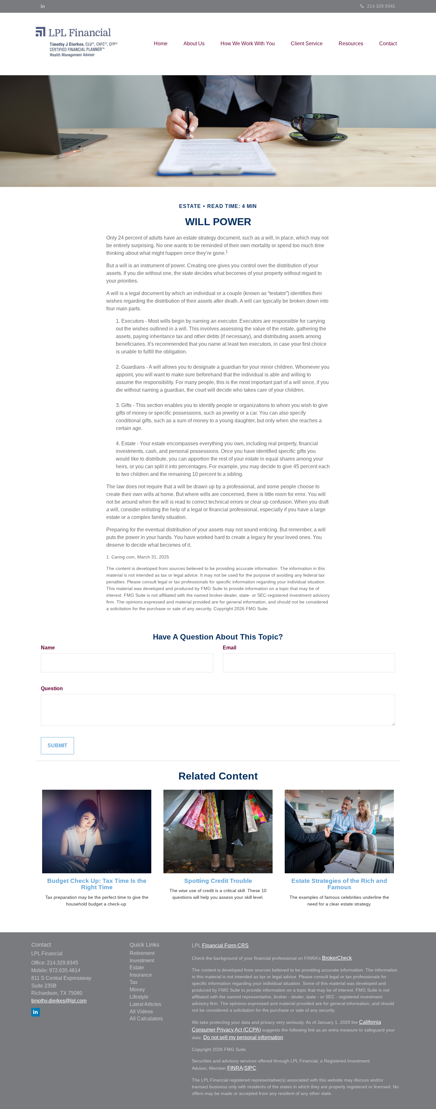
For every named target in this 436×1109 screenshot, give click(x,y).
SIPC (250, 1068)
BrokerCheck (337, 958)
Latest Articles (145, 1004)
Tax (134, 982)
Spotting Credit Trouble (218, 880)
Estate (137, 967)
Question (52, 688)
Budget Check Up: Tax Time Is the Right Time (97, 884)
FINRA (235, 1068)
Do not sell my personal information (243, 1037)
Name (48, 647)
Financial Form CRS (225, 945)
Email (229, 647)
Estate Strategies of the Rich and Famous (339, 884)
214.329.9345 (381, 6)
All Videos (141, 1011)
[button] (194, 43)
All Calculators (146, 1018)
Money (137, 989)
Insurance (141, 975)
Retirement (142, 953)
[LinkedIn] (43, 6)
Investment (142, 960)
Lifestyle (139, 997)
